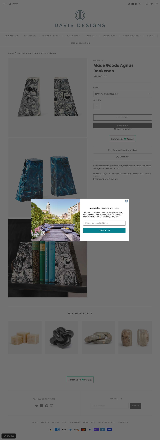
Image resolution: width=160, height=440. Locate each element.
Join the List (104, 230)
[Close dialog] (126, 201)
